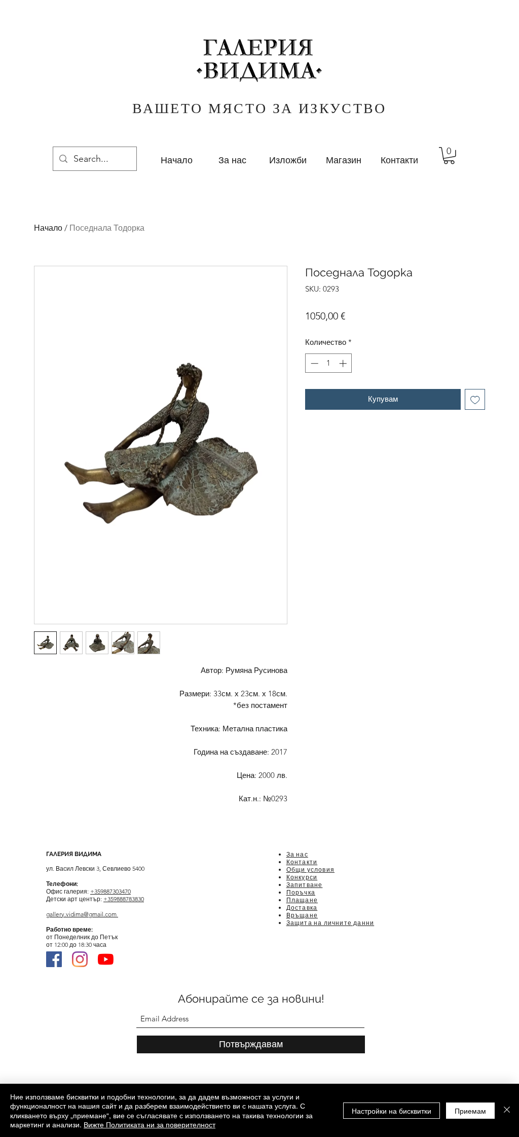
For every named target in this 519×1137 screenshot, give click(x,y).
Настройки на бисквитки (391, 1111)
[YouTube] (106, 959)
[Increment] (344, 363)
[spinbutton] (328, 363)
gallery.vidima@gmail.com (82, 914)
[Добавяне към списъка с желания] (475, 399)
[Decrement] (313, 363)
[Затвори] (507, 1110)
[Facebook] (54, 959)
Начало (48, 228)
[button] (449, 155)
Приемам (470, 1111)
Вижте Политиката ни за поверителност (149, 1124)
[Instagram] (80, 959)
